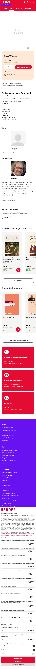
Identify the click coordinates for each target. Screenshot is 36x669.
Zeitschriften (28, 8)
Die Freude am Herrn (9, 317)
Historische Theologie (8, 433)
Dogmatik (14, 213)
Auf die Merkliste (11, 71)
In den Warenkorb (25, 67)
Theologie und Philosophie (9, 506)
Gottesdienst (5, 490)
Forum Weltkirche (7, 488)
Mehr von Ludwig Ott (9, 153)
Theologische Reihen (8, 452)
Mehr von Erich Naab (9, 200)
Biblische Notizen (7, 478)
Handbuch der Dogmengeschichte (12, 101)
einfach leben (6, 485)
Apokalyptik (6, 217)
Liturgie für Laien (6, 458)
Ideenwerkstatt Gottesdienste (10, 495)
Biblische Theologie (7, 427)
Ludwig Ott (7, 98)
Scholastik (6, 213)
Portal (6, 8)
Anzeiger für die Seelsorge (9, 472)
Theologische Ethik (7, 435)
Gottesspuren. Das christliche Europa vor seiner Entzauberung (12, 259)
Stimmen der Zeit (7, 503)
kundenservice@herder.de (12, 384)
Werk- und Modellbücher (9, 460)
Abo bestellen (8, 407)
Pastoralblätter (6, 498)
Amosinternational (7, 475)
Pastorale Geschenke (8, 463)
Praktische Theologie (8, 438)
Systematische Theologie (9, 430)
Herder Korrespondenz (8, 493)
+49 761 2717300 (8, 361)
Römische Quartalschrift (9, 501)
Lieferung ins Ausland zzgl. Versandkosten (13, 85)
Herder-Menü (34, 2)
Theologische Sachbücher (9, 450)
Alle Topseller (18, 280)
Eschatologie (23, 213)
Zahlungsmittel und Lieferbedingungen (12, 83)
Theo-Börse (18, 8)
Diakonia (4, 483)
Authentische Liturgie (8, 455)
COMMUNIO (5, 480)
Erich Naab (18, 98)
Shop (11, 8)
